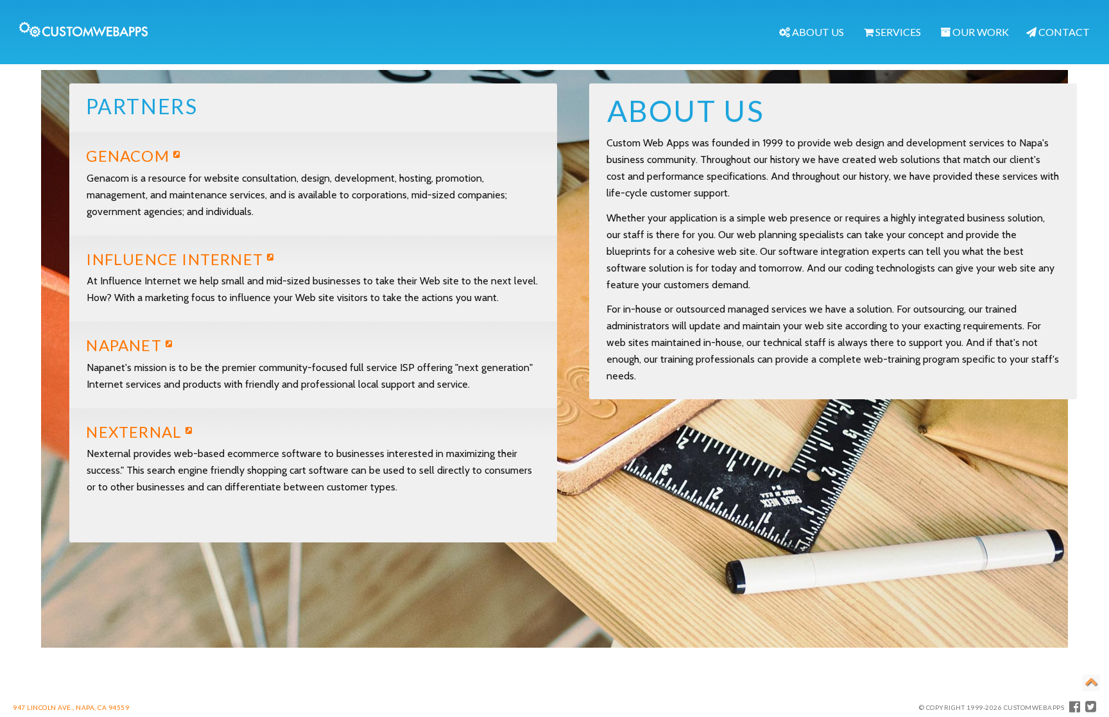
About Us (817, 32)
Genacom (129, 155)
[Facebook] (1075, 706)
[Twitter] (1091, 706)
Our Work (979, 32)
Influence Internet (176, 259)
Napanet (126, 345)
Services (897, 32)
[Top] (1091, 683)
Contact (1063, 32)
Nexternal (135, 431)
